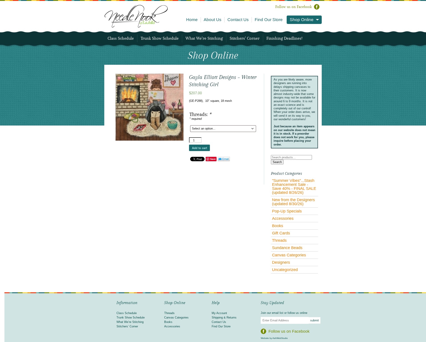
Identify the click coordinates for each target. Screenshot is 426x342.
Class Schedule (121, 38)
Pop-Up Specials (287, 211)
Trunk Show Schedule (160, 38)
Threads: (200, 114)
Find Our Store (269, 19)
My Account (219, 313)
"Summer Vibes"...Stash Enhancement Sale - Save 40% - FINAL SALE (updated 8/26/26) (294, 186)
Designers (281, 262)
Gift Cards (281, 233)
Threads (279, 240)
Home (192, 19)
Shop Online (302, 19)
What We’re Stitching (204, 38)
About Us (212, 19)
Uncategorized (285, 269)
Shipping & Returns (224, 317)
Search (277, 162)
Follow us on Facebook (293, 7)
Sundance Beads (287, 248)
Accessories (283, 218)
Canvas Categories (289, 255)
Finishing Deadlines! (284, 38)
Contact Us (238, 19)
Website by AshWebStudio (274, 338)
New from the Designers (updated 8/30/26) (293, 202)
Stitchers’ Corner (245, 38)
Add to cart (199, 148)
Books (277, 226)
